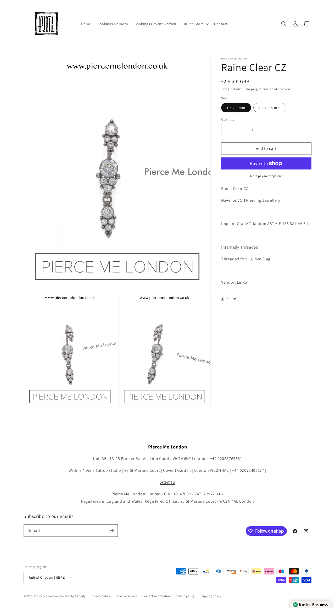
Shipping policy (210, 596)
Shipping (251, 89)
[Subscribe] (112, 530)
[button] (195, 23)
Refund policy (185, 596)
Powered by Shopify (72, 596)
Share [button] (231, 298)
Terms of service (126, 596)
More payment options (266, 176)
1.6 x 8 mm (236, 108)
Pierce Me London (46, 596)
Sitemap (167, 482)
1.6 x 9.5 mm (270, 108)
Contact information (156, 596)
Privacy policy (100, 596)
